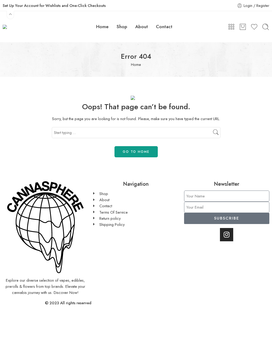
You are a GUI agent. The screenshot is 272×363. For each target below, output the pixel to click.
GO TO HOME (136, 151)
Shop (122, 26)
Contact (164, 26)
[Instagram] (226, 234)
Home (102, 26)
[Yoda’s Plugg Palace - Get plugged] (22, 26)
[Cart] (242, 27)
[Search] (265, 27)
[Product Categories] (231, 27)
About (141, 26)
